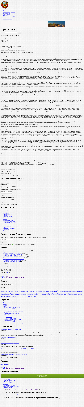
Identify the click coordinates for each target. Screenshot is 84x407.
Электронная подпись (11, 318)
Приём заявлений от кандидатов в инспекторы (13, 256)
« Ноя (2, 273)
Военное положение (7, 214)
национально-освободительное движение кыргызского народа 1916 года (50, 293)
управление (26, 296)
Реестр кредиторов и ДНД (9, 16)
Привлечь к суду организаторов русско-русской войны (15, 250)
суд (20, 296)
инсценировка (12, 293)
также (22, 296)
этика (35, 296)
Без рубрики (6, 213)
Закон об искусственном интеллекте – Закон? (13, 257)
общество (43, 294)
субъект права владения (15, 296)
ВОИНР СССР (6, 13)
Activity (4, 304)
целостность (31, 296)
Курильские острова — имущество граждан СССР (12, 329)
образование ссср (33, 294)
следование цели (74, 294)
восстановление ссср (49, 291)
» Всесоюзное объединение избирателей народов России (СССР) (23, 389)
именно (2, 293)
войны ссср (32, 291)
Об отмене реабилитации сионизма (11, 313)
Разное (4, 227)
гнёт (62, 291)
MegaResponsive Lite (5, 394)
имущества (6, 293)
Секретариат (6, 229)
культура (17, 293)
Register (5, 306)
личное (7, 315)
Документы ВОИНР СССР (9, 216)
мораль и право (28, 293)
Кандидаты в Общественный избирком (14, 311)
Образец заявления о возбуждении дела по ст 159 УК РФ (16, 252)
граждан (78, 291)
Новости (5, 219)
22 (6, 270)
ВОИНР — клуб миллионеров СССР (11, 261)
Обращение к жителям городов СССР (11, 253)
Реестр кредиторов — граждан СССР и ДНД (13, 323)
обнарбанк (28, 294)
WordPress (17, 394)
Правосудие (5, 223)
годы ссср (65, 291)
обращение (39, 294)
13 (2, 269)
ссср (2, 296)
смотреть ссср (80, 294)
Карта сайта (5, 15)
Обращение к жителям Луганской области (12, 319)
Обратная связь (6, 10)
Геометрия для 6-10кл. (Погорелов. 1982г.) (10, 343)
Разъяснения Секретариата (9, 228)
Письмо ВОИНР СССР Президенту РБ (12, 260)
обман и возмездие (21, 294)
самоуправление (68, 294)
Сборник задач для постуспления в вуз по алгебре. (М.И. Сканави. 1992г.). (17, 348)
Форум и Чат (9, 317)
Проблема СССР (7, 224)
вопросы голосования (39, 291)
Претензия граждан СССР (9, 12)
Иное (4, 217)
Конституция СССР (7, 14)
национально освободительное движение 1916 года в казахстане (72, 293)
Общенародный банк (8, 220)
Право (12, 291)
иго (81, 291)
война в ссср (26, 291)
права (52, 294)
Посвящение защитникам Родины (8, 337)
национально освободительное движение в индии (9, 294)
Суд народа (15, 291)
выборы (58, 291)
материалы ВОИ (21, 293)
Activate (5, 302)
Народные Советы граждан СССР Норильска (13, 259)
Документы (5, 215)
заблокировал (42, 376)
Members (5, 305)
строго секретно (7, 296)
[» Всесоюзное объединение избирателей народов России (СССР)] (5, 8)
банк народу (21, 291)
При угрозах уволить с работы (10, 255)
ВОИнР (8, 291)
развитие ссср (61, 294)
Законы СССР (6, 309)
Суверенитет (6, 230)
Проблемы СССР (7, 226)
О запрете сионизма (7, 19)
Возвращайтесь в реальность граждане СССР (13, 254)
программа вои (56, 294)
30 (7, 272)
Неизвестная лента (15, 277)
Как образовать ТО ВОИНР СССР (11, 17)
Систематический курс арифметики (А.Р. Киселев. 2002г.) (14, 354)
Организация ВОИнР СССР (9, 222)
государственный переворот (71, 291)
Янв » (8, 273)
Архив (2, 284)
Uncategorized (6, 211)
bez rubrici (5, 210)
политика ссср (48, 294)
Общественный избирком (9, 221)
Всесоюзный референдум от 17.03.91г (11, 307)
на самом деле (35, 293)
